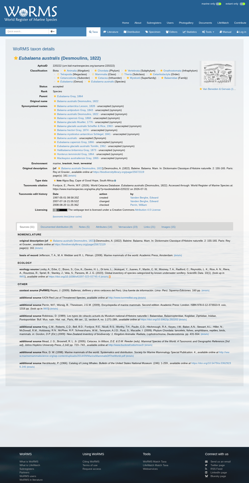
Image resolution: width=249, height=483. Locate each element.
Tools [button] (208, 31)
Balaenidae (170, 77)
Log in (242, 31)
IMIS (22, 276)
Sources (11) (27, 226)
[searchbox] (26, 31)
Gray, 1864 (70, 96)
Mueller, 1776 (75, 122)
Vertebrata (134, 70)
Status (43, 86)
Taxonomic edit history (33, 193)
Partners (24, 472)
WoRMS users (28, 476)
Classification (38, 70)
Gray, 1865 (78, 158)
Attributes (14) (104, 226)
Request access (92, 468)
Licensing (41, 209)
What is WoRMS (29, 461)
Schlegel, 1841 (84, 134)
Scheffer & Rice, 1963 (85, 126)
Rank (44, 91)
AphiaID (42, 65)
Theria (128, 74)
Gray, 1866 (75, 142)
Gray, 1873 (76, 150)
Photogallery (186, 22)
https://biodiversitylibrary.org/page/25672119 (118, 171)
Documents (205, 22)
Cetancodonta (68, 77)
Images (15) (169, 226)
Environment (39, 163)
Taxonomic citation (35, 185)
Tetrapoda (66, 74)
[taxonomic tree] (61, 216)
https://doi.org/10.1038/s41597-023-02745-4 (74, 276)
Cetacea (103, 77)
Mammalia (101, 74)
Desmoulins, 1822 (77, 101)
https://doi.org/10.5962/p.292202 (159, 319)
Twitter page (218, 465)
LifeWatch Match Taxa (155, 465)
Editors (173, 31)
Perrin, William (138, 204)
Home (125, 22)
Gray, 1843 (75, 110)
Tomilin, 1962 (81, 146)
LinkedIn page (219, 472)
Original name (38, 101)
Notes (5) (84, 226)
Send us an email (221, 461)
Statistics (191, 31)
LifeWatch (223, 22)
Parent (43, 96)
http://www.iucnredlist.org (122, 297)
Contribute (240, 22)
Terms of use (90, 465)
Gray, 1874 (73, 130)
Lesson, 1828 (76, 106)
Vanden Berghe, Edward (144, 197)
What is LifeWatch (30, 465)
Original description (35, 168)
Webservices (150, 468)
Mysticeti (135, 77)
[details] (72, 175)
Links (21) (149, 226)
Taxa (95, 31)
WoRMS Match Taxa (154, 461)
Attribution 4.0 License (148, 209)
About (138, 22)
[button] (16, 58)
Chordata (103, 70)
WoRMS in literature (31, 479)
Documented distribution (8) (57, 226)
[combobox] (27, 31)
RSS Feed (216, 468)
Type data (41, 180)
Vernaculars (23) (128, 226)
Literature (112, 31)
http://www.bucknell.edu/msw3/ (126, 344)
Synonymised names (34, 106)
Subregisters (154, 22)
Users (170, 22)
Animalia (72, 70)
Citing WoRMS (91, 461)
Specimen (154, 31)
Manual (226, 31)
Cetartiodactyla (161, 74)
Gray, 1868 (74, 118)
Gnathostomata (172, 70)
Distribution (133, 31)
